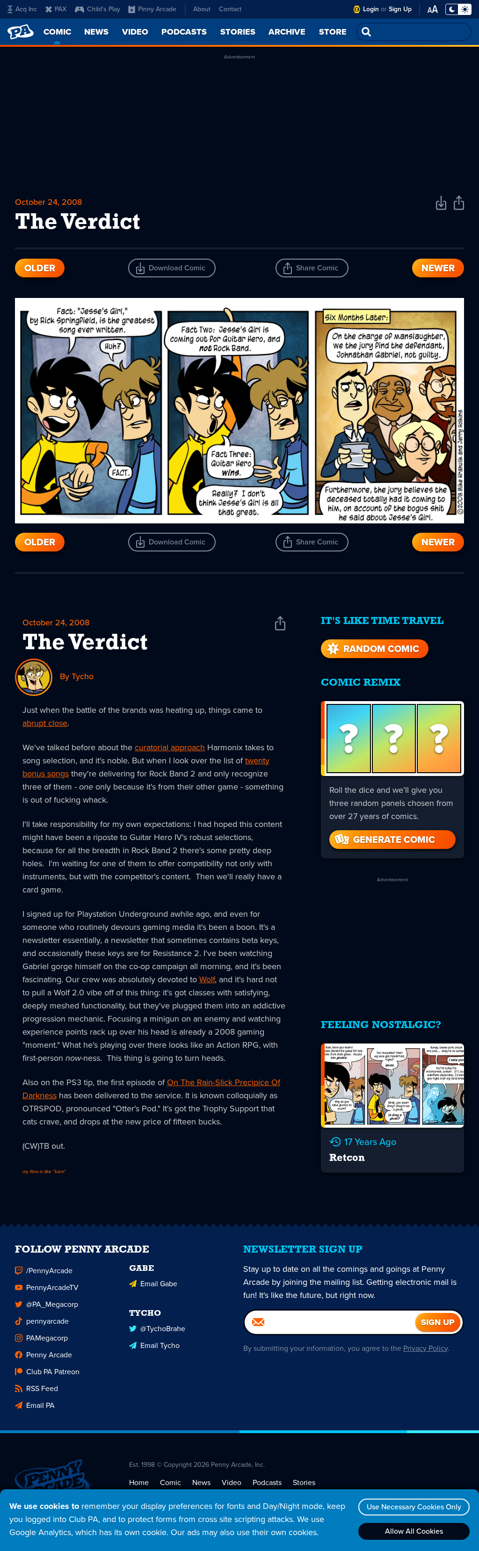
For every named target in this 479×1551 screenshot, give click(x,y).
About (201, 9)
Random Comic (381, 649)
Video (231, 1482)
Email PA (40, 1405)
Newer (438, 268)
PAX (60, 9)
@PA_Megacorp (52, 1304)
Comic (170, 1482)
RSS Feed (42, 1388)
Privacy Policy (425, 1348)
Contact (230, 9)
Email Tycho (160, 1345)
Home (139, 1482)
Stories (304, 1482)
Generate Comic (394, 840)
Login (371, 9)
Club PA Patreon (53, 1371)
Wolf (207, 979)
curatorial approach (170, 747)
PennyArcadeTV (52, 1287)
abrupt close (44, 723)
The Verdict (85, 643)
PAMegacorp (47, 1338)
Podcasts (267, 1482)
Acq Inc (26, 9)
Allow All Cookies (414, 1531)
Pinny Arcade (157, 9)
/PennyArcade (49, 1270)
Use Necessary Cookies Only (414, 1506)
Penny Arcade (49, 1354)
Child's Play (103, 9)
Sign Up (400, 9)
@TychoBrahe (162, 1328)
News (201, 1482)
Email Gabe (158, 1283)
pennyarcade (47, 1321)
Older (39, 268)
